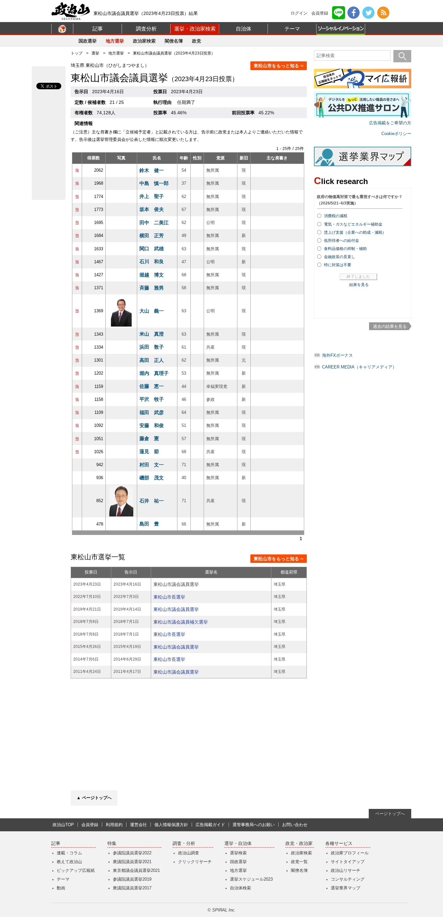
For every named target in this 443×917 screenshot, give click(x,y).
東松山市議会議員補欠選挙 (180, 622)
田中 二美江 (154, 222)
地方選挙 (115, 40)
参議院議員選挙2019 (132, 879)
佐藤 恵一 (151, 386)
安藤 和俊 (151, 425)
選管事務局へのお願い (254, 824)
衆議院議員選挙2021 (132, 862)
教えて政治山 (69, 862)
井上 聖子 (151, 196)
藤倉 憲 (149, 438)
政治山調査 (188, 853)
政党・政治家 (299, 843)
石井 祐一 (151, 500)
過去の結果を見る (390, 326)
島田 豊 (149, 524)
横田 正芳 (151, 235)
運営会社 (138, 824)
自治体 (243, 28)
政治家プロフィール (350, 853)
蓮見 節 (149, 451)
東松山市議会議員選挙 (176, 609)
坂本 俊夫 (151, 209)
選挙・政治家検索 (195, 28)
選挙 (95, 53)
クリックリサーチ (195, 862)
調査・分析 (184, 843)
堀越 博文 (151, 275)
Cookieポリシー (396, 133)
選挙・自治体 (238, 843)
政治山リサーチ (345, 870)
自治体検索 (240, 888)
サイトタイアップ (348, 862)
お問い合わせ (294, 824)
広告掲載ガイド (210, 824)
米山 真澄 (151, 334)
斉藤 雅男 (151, 288)
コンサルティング (348, 879)
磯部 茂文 (151, 477)
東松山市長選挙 (169, 597)
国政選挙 (87, 40)
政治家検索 (144, 40)
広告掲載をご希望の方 (390, 122)
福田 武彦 (151, 412)
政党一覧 (299, 862)
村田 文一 (151, 464)
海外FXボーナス (337, 355)
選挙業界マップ (345, 888)
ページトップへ (390, 813)
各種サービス (339, 843)
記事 (97, 28)
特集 (111, 843)
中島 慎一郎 (154, 183)
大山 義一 (151, 311)
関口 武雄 (151, 248)
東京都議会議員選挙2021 (136, 870)
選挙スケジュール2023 (251, 879)
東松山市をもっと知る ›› (279, 65)
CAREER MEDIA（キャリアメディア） (359, 367)
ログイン (299, 13)
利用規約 (114, 824)
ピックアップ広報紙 (76, 870)
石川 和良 (151, 261)
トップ (76, 53)
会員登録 (319, 13)
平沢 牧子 (151, 399)
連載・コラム (69, 853)
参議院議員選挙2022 (132, 853)
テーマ (292, 28)
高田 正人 (151, 360)
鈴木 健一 (151, 170)
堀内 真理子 (154, 373)
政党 (196, 40)
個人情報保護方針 (171, 824)
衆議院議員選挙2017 (132, 888)
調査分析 (146, 28)
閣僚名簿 (174, 40)
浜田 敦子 (151, 347)
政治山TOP (63, 824)
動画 (61, 888)
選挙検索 (238, 853)
